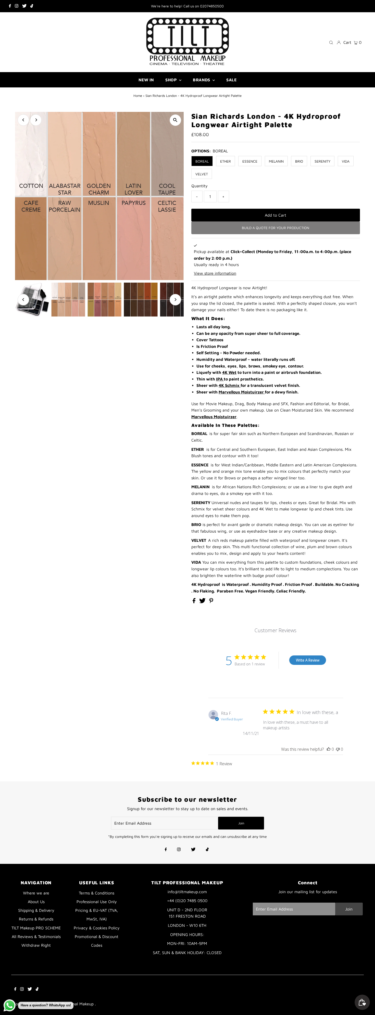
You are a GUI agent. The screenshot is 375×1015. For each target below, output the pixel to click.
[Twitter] (24, 6)
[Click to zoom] (175, 120)
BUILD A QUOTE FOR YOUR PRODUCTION (275, 228)
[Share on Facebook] (195, 601)
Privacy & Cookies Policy (97, 928)
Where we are (36, 893)
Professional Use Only (97, 901)
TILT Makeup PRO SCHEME (36, 928)
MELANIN (276, 161)
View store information (215, 273)
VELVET (201, 174)
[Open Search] (331, 42)
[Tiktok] (31, 6)
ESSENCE (249, 161)
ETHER (225, 161)
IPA (220, 379)
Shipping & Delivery (36, 910)
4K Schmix (230, 385)
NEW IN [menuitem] (146, 79)
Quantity (199, 185)
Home (137, 96)
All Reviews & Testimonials (36, 936)
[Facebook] (10, 6)
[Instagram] (17, 6)
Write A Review (307, 660)
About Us (36, 901)
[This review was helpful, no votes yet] (328, 749)
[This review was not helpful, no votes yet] (338, 749)
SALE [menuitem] (231, 79)
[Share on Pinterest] (211, 601)
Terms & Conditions (96, 893)
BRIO (299, 161)
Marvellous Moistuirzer (242, 392)
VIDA (345, 161)
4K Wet (229, 372)
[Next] (36, 120)
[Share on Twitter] (203, 601)
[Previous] (23, 120)
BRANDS (202, 79)
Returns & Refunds (36, 919)
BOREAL (202, 161)
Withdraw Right (36, 945)
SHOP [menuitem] (171, 79)
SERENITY (322, 161)
